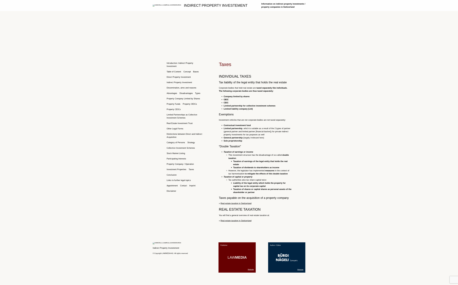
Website (251, 269)
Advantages (172, 93)
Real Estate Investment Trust (180, 123)
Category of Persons (176, 142)
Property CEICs (174, 109)
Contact (183, 186)
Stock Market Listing (176, 153)
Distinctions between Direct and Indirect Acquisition (184, 135)
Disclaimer (171, 191)
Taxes (191, 169)
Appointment (172, 186)
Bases (196, 72)
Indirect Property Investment (179, 82)
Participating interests (176, 159)
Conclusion (172, 175)
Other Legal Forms (175, 129)
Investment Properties (176, 169)
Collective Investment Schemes (181, 148)
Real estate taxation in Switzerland (236, 203)
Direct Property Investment (179, 77)
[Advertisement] (229, 30)
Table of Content (174, 72)
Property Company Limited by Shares (183, 99)
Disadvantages (186, 93)
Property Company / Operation (180, 164)
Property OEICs (190, 104)
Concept (187, 72)
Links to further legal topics (179, 180)
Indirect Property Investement (215, 5)
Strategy (191, 142)
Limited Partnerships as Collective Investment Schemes (182, 116)
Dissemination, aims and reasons (181, 88)
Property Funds (173, 104)
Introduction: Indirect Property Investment (180, 64)
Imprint (192, 186)
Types (197, 93)
